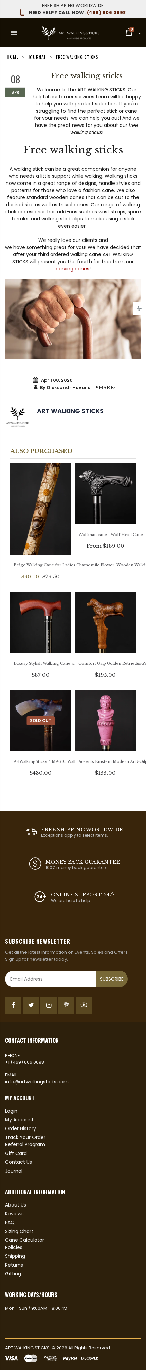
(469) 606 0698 (77, 12)
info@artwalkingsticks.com (37, 1081)
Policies (13, 1247)
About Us (15, 1204)
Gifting (13, 1273)
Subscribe (112, 979)
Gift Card (16, 1153)
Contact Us (18, 1162)
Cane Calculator (24, 1240)
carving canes (72, 268)
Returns (14, 1264)
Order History (20, 1128)
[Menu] (14, 33)
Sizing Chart (19, 1231)
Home (13, 56)
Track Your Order (25, 1137)
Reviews (14, 1213)
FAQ (10, 1222)
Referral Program (25, 1144)
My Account (19, 1119)
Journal (37, 56)
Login (11, 1110)
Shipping (15, 1256)
